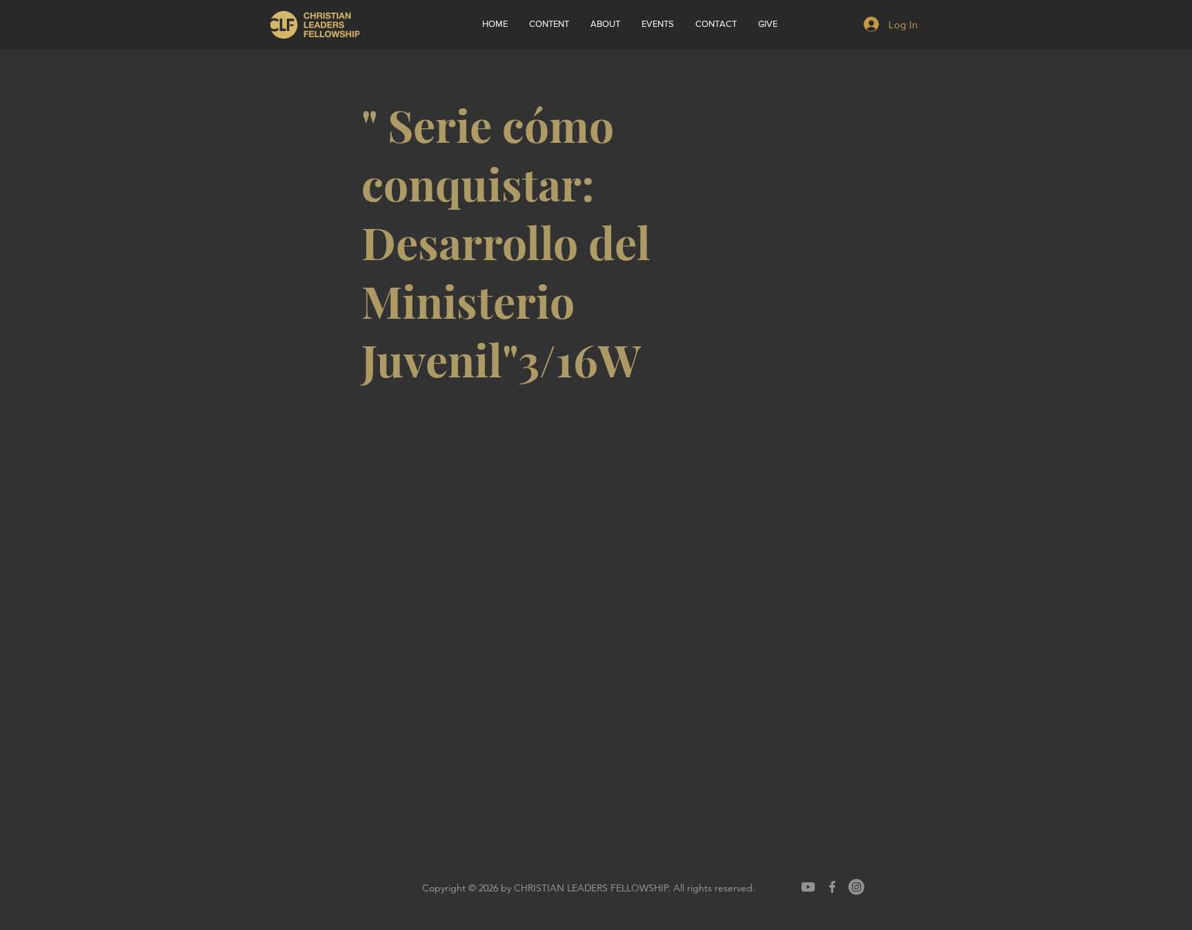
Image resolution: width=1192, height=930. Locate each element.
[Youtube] (808, 887)
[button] (604, 24)
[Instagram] (856, 887)
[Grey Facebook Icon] (832, 887)
